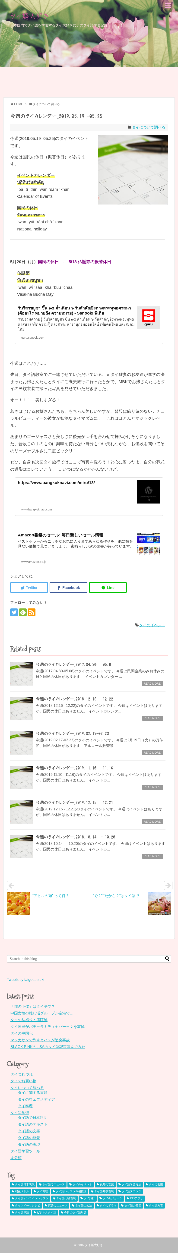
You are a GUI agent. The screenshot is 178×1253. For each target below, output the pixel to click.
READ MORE (152, 683)
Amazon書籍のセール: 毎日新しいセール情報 (60, 535)
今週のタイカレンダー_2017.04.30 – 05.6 (73, 664)
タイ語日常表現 (25, 1184)
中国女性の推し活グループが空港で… (41, 1013)
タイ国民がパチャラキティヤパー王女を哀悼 (47, 1027)
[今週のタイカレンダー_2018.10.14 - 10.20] (21, 846)
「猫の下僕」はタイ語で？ (32, 1006)
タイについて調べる (148, 127)
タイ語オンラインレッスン (31, 1198)
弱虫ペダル (22, 1191)
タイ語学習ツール (25, 1151)
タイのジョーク (112, 1198)
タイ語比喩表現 (66, 1198)
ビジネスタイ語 (46, 1212)
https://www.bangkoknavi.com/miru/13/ (56, 482)
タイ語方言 (156, 1205)
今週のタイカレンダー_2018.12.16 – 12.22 (74, 699)
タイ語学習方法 (131, 1184)
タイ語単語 (22, 1212)
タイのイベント (152, 625)
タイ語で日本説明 (33, 1118)
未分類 (16, 1158)
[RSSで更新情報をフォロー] (31, 612)
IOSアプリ (136, 1198)
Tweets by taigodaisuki (25, 980)
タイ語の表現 (29, 1144)
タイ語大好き (29, 16)
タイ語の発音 (29, 1138)
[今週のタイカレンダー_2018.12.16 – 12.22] (21, 708)
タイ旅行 (89, 1198)
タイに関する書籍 (33, 1093)
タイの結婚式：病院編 (29, 1020)
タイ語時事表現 (104, 1191)
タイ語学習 (19, 1113)
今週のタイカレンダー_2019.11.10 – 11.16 (74, 768)
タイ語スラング (131, 1191)
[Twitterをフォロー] (14, 612)
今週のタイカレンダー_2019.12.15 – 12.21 (74, 802)
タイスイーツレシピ (27, 1205)
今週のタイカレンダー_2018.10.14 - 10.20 (75, 837)
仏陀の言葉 (107, 1184)
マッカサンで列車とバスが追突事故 (40, 1040)
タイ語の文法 (83, 1205)
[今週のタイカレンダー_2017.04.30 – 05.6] (21, 674)
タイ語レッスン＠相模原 (71, 1191)
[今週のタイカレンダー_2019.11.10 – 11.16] (21, 777)
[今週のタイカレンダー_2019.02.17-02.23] (21, 743)
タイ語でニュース (53, 1184)
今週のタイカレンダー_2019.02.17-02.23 (72, 733)
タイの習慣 (156, 1184)
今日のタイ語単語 (75, 1212)
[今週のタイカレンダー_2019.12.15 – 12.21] (21, 812)
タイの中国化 (21, 1033)
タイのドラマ (108, 1205)
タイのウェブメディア (36, 1099)
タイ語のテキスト (33, 1124)
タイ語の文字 (29, 1131)
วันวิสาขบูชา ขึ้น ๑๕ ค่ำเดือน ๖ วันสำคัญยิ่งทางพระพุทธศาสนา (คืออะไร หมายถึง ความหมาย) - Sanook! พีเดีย (74, 310)
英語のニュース (57, 1205)
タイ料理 (25, 1106)
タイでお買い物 (23, 1081)
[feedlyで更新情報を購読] (23, 612)
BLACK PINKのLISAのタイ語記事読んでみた (47, 1047)
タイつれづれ (21, 1074)
